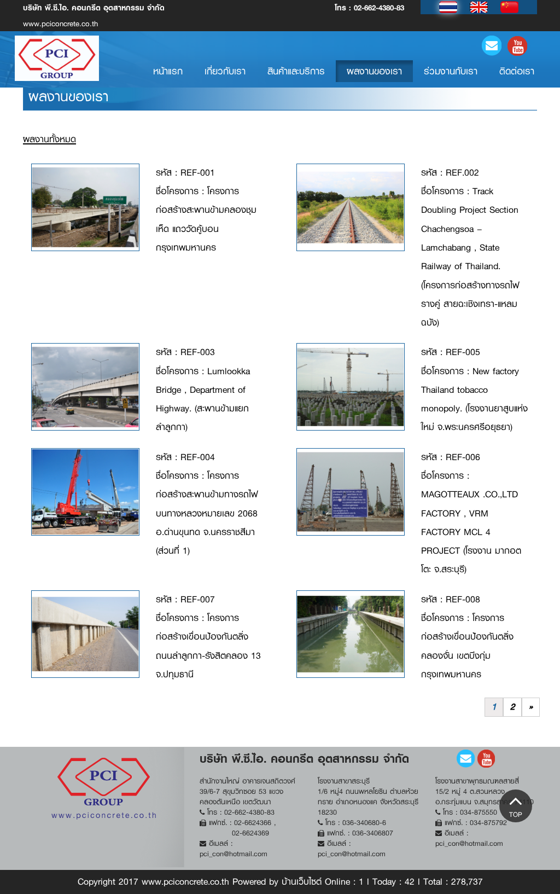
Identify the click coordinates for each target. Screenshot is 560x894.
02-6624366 (254, 822)
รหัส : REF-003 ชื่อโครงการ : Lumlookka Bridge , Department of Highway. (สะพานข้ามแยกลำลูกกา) (203, 389)
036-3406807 (372, 833)
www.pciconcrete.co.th (94, 15)
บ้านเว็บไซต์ (302, 881)
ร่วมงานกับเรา (450, 71)
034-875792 (488, 822)
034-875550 (478, 812)
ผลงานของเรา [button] (374, 71)
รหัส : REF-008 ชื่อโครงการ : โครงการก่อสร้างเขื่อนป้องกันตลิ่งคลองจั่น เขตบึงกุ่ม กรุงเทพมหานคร (467, 637)
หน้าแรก (173, 71)
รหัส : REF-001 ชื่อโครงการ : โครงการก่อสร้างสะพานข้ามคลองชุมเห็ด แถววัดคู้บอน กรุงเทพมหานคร (206, 210)
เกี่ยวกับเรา (225, 71)
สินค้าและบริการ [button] (296, 71)
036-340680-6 (364, 822)
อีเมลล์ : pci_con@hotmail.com (233, 849)
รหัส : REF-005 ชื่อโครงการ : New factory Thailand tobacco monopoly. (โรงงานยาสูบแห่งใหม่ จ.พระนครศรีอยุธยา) (474, 389)
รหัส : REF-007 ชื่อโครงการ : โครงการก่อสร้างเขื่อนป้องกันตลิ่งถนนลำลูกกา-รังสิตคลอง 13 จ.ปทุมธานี (208, 637)
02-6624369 (250, 833)
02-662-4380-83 (379, 7)
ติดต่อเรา (516, 71)
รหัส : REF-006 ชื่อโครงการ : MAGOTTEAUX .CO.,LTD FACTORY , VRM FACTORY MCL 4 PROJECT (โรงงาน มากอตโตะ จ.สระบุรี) (471, 513)
